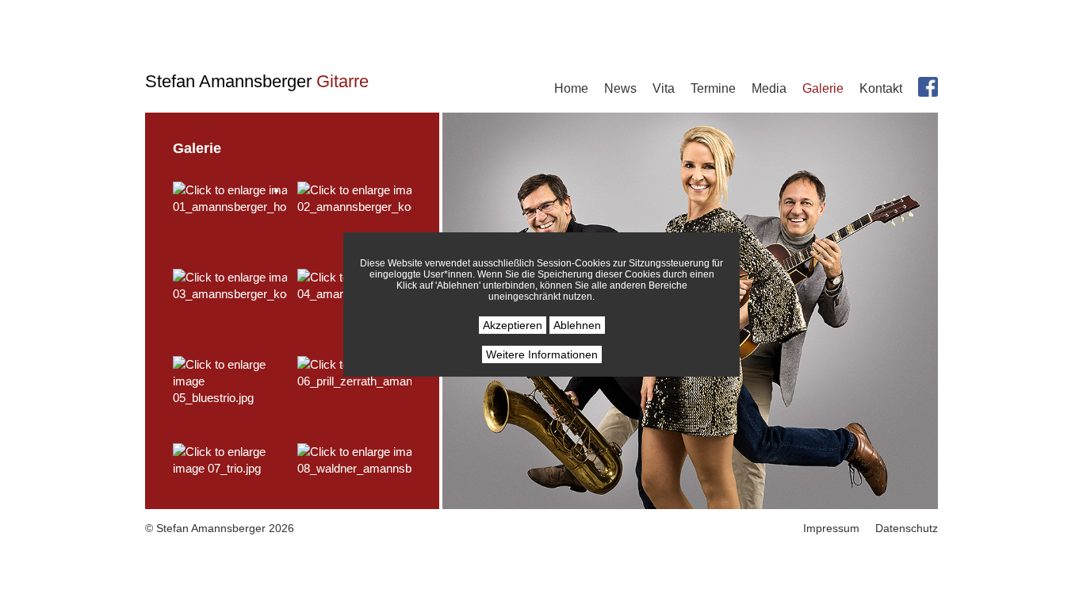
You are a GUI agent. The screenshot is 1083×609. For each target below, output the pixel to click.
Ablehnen (577, 325)
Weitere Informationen (542, 354)
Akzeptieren (512, 325)
